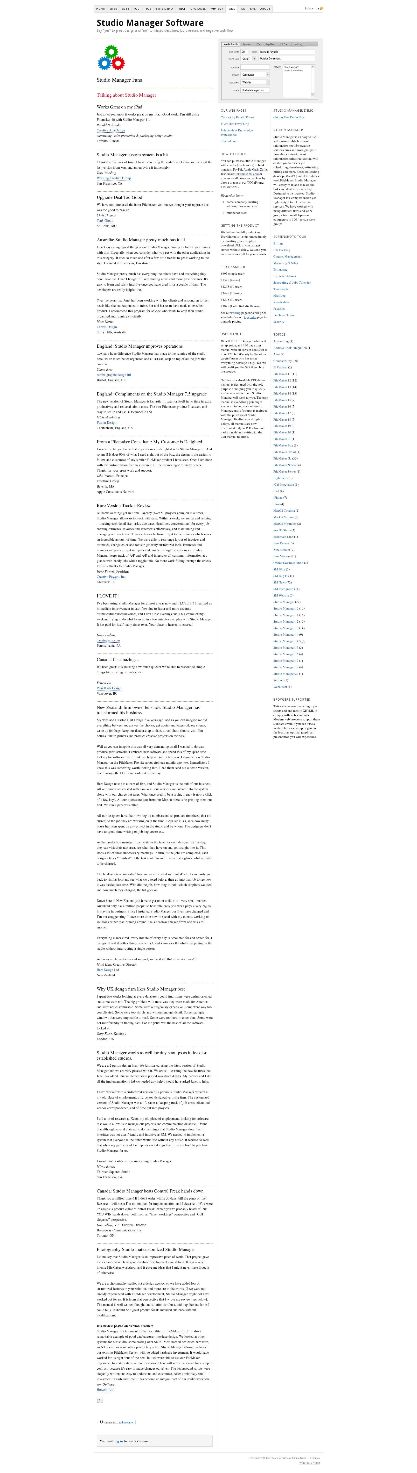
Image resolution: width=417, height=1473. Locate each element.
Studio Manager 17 (286, 660)
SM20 (113, 8)
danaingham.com (108, 640)
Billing (278, 243)
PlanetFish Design (109, 688)
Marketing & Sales (285, 263)
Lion (276, 504)
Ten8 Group (105, 220)
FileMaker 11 (282, 374)
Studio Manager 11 (286, 615)
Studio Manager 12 (286, 621)
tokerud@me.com (247, 174)
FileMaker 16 (282, 406)
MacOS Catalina (284, 510)
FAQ (242, 8)
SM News (279, 582)
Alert (276, 354)
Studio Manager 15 (286, 647)
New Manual (281, 549)
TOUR (138, 8)
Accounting (281, 341)
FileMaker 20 (282, 432)
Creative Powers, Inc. (111, 576)
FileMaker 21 (282, 439)
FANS (231, 8)
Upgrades (250, 317)
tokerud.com (229, 141)
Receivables (281, 302)
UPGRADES (198, 8)
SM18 (125, 8)
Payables (279, 308)
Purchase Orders (283, 315)
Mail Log (279, 295)
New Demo (280, 543)
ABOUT (265, 8)
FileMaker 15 (282, 400)
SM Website (281, 595)
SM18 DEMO (164, 8)
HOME (100, 8)
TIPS (253, 8)
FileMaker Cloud (284, 452)
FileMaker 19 (282, 426)
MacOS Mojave (283, 517)
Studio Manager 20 (286, 673)
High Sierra (280, 478)
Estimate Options (284, 276)
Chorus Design (107, 326)
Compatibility (282, 361)
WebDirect (280, 686)
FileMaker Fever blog (235, 124)
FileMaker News (284, 465)
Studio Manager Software (150, 23)
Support (278, 680)
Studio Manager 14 (286, 634)
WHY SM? (216, 8)
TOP (100, 1400)
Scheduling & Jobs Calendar (292, 282)
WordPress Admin (309, 1463)
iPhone (278, 497)
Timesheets (280, 289)
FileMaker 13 (282, 387)
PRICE (182, 8)
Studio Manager (283, 602)
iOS (148, 8)
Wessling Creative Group (114, 178)
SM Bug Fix (281, 576)
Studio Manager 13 (286, 628)
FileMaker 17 (282, 413)
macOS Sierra (282, 530)
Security (278, 321)
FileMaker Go (282, 458)
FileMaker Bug (283, 445)
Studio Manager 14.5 (287, 641)
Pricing (236, 312)
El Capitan (280, 367)
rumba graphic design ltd (114, 374)
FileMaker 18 (282, 419)
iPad (276, 491)
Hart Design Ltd (108, 969)
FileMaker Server (284, 471)
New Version (281, 556)
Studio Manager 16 (286, 654)
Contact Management (287, 256)
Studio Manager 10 (286, 608)
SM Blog (279, 569)
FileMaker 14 (282, 393)
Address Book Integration (290, 347)
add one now (126, 1422)
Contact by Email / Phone (237, 117)
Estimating (280, 269)
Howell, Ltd (105, 1389)
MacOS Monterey (285, 523)
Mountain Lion (283, 536)
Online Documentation (288, 562)
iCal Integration (283, 484)
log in (119, 1441)
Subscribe (312, 8)
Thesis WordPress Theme (284, 1458)
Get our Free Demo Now (289, 117)
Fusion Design (106, 422)
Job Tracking (281, 250)
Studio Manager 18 (286, 667)
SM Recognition (284, 589)
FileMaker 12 (282, 380)
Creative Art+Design (111, 130)
